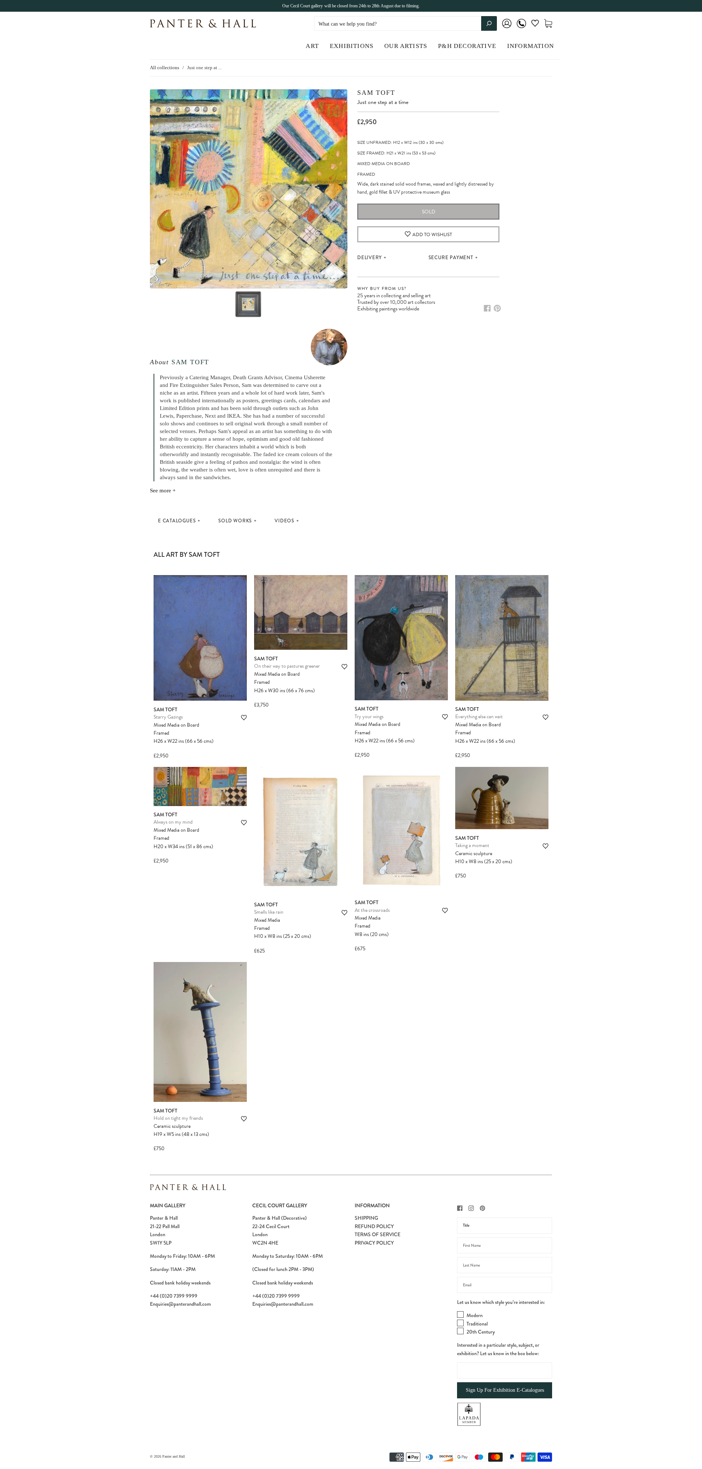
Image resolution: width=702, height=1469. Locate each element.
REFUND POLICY (374, 1226)
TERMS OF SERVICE (377, 1234)
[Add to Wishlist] (244, 717)
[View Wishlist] (535, 25)
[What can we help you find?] (405, 24)
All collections (164, 67)
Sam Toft (190, 362)
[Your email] (504, 1285)
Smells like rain (268, 912)
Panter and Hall (173, 1456)
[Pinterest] (497, 308)
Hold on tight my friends (178, 1118)
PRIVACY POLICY (374, 1242)
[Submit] (489, 23)
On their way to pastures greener (287, 666)
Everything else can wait (479, 716)
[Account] (507, 28)
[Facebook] (487, 308)
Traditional (477, 1323)
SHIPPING (366, 1218)
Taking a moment (472, 845)
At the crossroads (372, 910)
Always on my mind (173, 822)
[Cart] (548, 23)
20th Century (481, 1331)
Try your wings (369, 716)
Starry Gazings (168, 717)
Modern (475, 1315)
